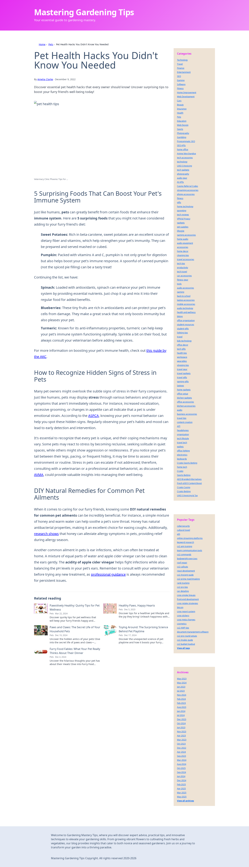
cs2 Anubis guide (185, 640)
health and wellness (186, 312)
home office (182, 149)
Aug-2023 (181, 707)
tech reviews (183, 214)
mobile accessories (186, 304)
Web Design (182, 125)
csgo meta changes (186, 619)
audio (179, 410)
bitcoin (180, 607)
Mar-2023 (181, 739)
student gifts (183, 328)
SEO (179, 76)
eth (178, 534)
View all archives (185, 800)
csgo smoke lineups (186, 595)
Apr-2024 (181, 751)
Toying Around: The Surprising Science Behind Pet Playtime (143, 629)
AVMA (38, 474)
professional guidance (108, 574)
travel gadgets (184, 373)
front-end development (188, 599)
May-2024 (181, 682)
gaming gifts (183, 381)
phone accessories (186, 194)
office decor (182, 344)
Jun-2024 (181, 776)
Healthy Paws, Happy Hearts (137, 605)
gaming (180, 292)
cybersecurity (183, 526)
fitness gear (182, 279)
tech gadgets (183, 169)
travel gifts (182, 377)
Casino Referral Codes (187, 186)
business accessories (187, 414)
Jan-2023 (181, 686)
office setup (182, 393)
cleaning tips (183, 255)
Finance (180, 68)
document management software (193, 631)
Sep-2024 (181, 772)
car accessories (184, 275)
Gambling (181, 137)
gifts (179, 202)
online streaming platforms (190, 538)
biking (180, 316)
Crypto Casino (183, 487)
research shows (46, 533)
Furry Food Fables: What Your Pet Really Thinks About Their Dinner (75, 651)
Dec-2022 (181, 747)
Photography (183, 133)
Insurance (181, 108)
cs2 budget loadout (186, 644)
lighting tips (182, 332)
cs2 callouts (182, 566)
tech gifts (181, 349)
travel (179, 336)
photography (183, 173)
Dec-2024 (181, 780)
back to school (183, 296)
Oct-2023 (181, 743)
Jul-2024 (181, 715)
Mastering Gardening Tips (84, 12)
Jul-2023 (181, 690)
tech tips (181, 263)
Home (42, 44)
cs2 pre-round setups (187, 635)
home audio (182, 239)
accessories (182, 247)
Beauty (180, 104)
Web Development (185, 96)
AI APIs (180, 182)
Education (181, 121)
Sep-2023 (181, 756)
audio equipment (185, 243)
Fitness (180, 88)
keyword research (185, 542)
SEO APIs (181, 145)
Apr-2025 (181, 788)
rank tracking (183, 583)
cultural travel (183, 530)
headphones (183, 430)
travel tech (182, 442)
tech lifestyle (183, 438)
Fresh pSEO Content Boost (189, 483)
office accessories (185, 401)
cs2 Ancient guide (185, 574)
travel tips (181, 418)
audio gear (182, 178)
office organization (186, 320)
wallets (180, 446)
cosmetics (181, 623)
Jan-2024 (181, 711)
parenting (181, 210)
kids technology (184, 340)
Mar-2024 (181, 760)
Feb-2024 (181, 699)
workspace (182, 357)
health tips (182, 353)
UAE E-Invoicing (184, 165)
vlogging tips (183, 365)
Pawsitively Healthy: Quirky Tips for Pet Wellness (75, 607)
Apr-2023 (181, 735)
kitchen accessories (186, 405)
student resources (185, 324)
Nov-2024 (181, 694)
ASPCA (93, 415)
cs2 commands (184, 554)
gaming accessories (186, 235)
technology (182, 161)
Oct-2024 (181, 723)
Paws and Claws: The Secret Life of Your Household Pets (75, 629)
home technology (185, 206)
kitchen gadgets (184, 397)
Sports (180, 129)
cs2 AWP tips (183, 627)
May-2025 (181, 796)
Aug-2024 (181, 764)
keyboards (182, 458)
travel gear (182, 369)
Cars (179, 100)
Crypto (180, 471)
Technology (182, 60)
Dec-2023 (181, 719)
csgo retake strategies (187, 603)
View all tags (183, 648)
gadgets (181, 222)
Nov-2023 (181, 731)
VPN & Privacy (183, 218)
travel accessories (185, 259)
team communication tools (189, 550)
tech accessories (185, 157)
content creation (184, 422)
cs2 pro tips (182, 587)
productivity (182, 267)
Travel (180, 64)
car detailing (183, 591)
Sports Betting (183, 475)
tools (179, 283)
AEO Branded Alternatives (189, 479)
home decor (182, 251)
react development (186, 570)
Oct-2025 (181, 768)
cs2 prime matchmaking (188, 578)
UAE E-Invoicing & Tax (187, 495)
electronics (182, 454)
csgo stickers (183, 615)
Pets (50, 44)
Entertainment (184, 72)
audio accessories (185, 287)
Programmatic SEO (186, 141)
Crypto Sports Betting (187, 462)
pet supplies (182, 226)
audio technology (185, 308)
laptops (180, 385)
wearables (182, 361)
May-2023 (181, 678)
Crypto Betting (184, 491)
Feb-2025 (181, 784)
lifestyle (180, 230)
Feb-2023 (181, 703)
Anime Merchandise (186, 153)
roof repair (182, 562)
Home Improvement (186, 92)
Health (180, 112)
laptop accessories (186, 300)
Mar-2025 (181, 792)
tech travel (182, 271)
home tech (182, 467)
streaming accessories (187, 190)
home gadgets (184, 389)
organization (183, 434)
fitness (180, 198)
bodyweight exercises (187, 558)
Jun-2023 (181, 727)
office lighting (183, 450)
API (178, 426)
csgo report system (186, 611)
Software (181, 84)
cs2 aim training (184, 546)
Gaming (180, 80)
